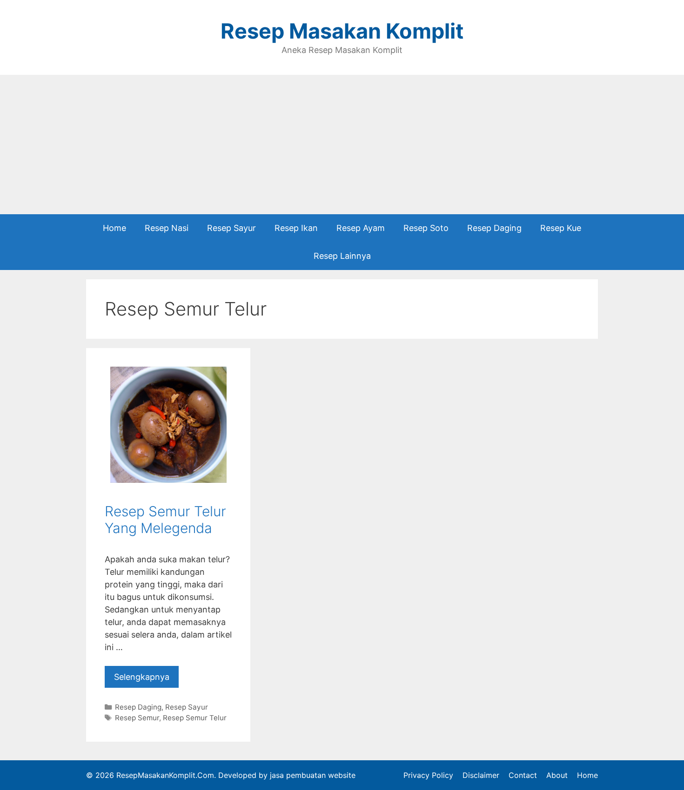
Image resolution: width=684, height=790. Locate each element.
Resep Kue (560, 228)
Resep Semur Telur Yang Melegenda (165, 519)
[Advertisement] (342, 144)
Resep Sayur (231, 228)
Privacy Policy (428, 775)
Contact (523, 775)
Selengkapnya (141, 677)
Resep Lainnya (342, 256)
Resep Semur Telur (195, 717)
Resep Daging (494, 228)
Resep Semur (137, 717)
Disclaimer (481, 775)
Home (114, 228)
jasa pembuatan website (312, 775)
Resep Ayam (360, 228)
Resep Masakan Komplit (342, 31)
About (557, 775)
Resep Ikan (296, 228)
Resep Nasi (166, 228)
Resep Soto (426, 228)
